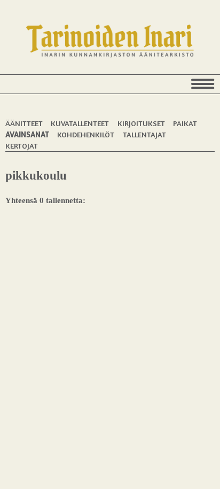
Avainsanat (27, 134)
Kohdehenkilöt (85, 134)
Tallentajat (144, 134)
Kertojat (21, 145)
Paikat (185, 123)
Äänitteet (24, 123)
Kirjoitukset (141, 123)
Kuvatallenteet (80, 123)
